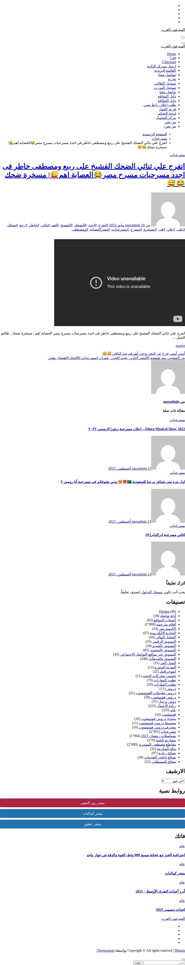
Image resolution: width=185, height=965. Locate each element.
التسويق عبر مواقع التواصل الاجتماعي (148, 654)
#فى (162, 229)
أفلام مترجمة (166, 624)
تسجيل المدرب (165, 88)
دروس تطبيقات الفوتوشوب (156, 693)
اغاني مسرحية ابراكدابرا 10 (165, 535)
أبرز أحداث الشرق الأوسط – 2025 (160, 891)
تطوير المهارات (165, 680)
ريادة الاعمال (166, 706)
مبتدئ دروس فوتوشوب (158, 719)
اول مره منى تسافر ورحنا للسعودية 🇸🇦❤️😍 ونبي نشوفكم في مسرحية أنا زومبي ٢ (123, 482)
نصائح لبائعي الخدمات (160, 757)
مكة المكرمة (166, 749)
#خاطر (34, 225)
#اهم (55, 225)
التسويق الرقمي (164, 641)
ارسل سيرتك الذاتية (161, 66)
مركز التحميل (166, 118)
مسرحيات (177, 155)
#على (181, 229)
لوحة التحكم (167, 113)
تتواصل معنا (167, 75)
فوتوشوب (169, 714)
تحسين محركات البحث (159, 676)
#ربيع (23, 225)
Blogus (180, 950)
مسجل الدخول (152, 592)
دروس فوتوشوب (163, 697)
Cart (173, 58)
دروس (171, 689)
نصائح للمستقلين (163, 761)
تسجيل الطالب (165, 83)
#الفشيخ (66, 225)
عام (173, 710)
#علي (171, 229)
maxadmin (133, 225)
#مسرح (136, 229)
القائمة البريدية (165, 70)
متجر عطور (92, 824)
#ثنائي (45, 225)
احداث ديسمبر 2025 (170, 910)
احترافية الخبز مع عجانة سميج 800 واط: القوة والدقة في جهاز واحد (136, 855)
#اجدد (92, 225)
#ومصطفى (80, 229)
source (180, 346)
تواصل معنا (168, 92)
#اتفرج (103, 225)
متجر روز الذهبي (92, 803)
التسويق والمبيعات (162, 659)
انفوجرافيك (168, 671)
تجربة (172, 79)
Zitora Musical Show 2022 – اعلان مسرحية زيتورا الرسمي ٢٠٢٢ (136, 429)
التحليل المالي (165, 637)
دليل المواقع (167, 96)
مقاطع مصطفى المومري (157, 744)
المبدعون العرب (173, 30)
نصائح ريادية (167, 753)
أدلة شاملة (168, 616)
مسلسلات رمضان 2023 (158, 736)
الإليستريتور (167, 629)
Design (164, 611)
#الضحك (80, 225)
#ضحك (13, 225)
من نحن (170, 122)
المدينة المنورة (165, 667)
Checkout (169, 62)
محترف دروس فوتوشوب (157, 727)
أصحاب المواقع (165, 620)
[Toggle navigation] (183, 43)
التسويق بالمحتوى (163, 650)
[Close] (183, 959)
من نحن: (170, 126)
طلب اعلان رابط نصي (159, 105)
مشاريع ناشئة (166, 740)
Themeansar (105, 950)
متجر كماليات (93, 813)
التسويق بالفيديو (164, 646)
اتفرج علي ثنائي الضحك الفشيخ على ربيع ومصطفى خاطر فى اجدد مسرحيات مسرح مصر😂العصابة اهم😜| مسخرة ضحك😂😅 (93, 174)
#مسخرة (150, 229)
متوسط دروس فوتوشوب (157, 723)
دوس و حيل (167, 701)
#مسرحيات (120, 229)
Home (171, 54)
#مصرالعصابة (100, 229)
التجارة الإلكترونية (163, 633)
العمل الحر (168, 663)
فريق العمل (167, 109)
